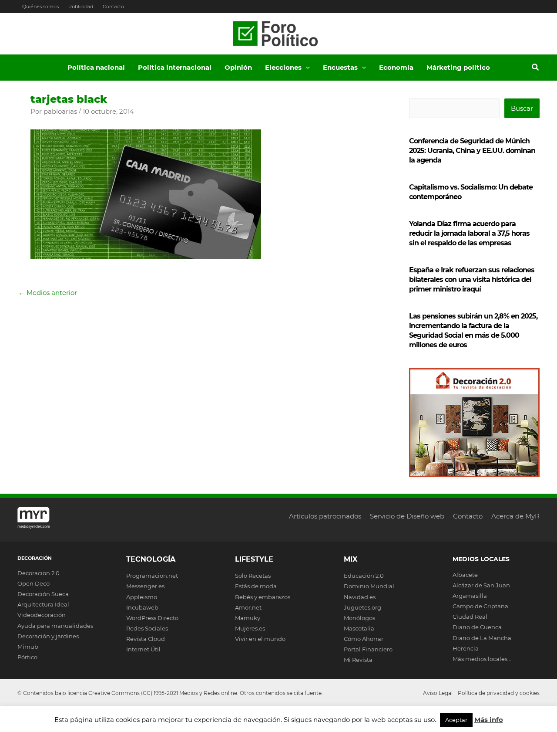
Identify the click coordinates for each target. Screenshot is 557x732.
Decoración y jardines (48, 636)
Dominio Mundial (369, 586)
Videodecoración (41, 614)
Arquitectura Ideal (43, 604)
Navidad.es (360, 596)
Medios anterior (47, 292)
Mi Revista (358, 659)
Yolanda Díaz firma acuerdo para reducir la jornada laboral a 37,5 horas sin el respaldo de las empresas (469, 233)
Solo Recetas (253, 575)
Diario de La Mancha (482, 637)
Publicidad (80, 6)
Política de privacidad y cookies (499, 693)
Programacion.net (152, 575)
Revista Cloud (145, 638)
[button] (306, 67)
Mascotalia (359, 628)
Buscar (522, 108)
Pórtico (27, 657)
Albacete (465, 574)
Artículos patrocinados (325, 516)
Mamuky (247, 617)
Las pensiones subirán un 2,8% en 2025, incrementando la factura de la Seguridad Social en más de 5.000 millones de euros (473, 330)
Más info (488, 719)
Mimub (27, 646)
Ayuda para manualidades (55, 625)
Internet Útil (143, 649)
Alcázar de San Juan (481, 585)
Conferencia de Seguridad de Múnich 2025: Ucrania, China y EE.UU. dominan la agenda (472, 150)
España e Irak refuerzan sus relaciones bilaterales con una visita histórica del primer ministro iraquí (471, 279)
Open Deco (33, 583)
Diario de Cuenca (477, 627)
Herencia (466, 648)
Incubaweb (142, 607)
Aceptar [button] (456, 719)
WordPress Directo (152, 617)
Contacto (113, 6)
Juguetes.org (362, 607)
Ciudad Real (470, 616)
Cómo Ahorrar (363, 638)
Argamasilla (470, 595)
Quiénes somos (40, 6)
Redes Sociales (147, 628)
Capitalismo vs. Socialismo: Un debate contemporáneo (471, 192)
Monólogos (359, 617)
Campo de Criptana (480, 606)
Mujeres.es (250, 628)
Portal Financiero (368, 649)
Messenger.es (145, 586)
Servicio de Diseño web (407, 516)
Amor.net (248, 607)
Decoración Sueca (43, 593)
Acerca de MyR (515, 516)
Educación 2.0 (364, 575)
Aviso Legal (438, 693)
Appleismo (141, 596)
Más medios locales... (482, 658)
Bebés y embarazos (262, 596)
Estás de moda (256, 586)
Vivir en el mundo (260, 638)
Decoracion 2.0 (38, 572)
